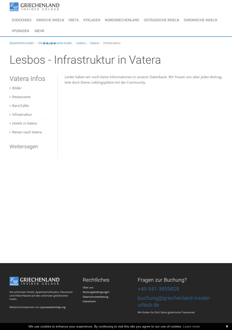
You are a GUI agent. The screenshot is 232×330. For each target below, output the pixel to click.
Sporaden (20, 31)
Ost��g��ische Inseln (55, 43)
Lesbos (81, 43)
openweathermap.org (52, 307)
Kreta (74, 20)
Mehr (39, 31)
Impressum (89, 301)
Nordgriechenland (122, 20)
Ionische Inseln (50, 20)
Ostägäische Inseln (161, 20)
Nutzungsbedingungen (96, 292)
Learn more (191, 326)
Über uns (88, 287)
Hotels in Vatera (24, 123)
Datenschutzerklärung (95, 296)
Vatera (94, 43)
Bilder (17, 88)
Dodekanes (21, 20)
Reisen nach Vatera (27, 132)
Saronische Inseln (200, 20)
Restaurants (21, 96)
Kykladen (91, 20)
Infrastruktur (22, 114)
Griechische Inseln (22, 43)
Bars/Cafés (20, 105)
